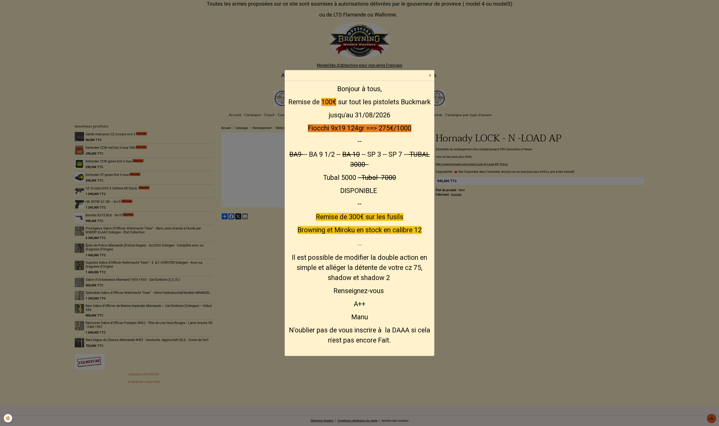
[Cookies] (8, 418)
